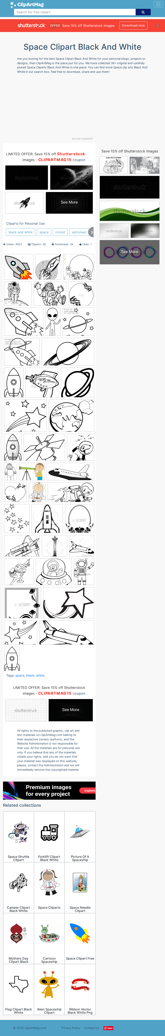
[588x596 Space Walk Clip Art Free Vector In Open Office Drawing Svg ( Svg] (18, 296)
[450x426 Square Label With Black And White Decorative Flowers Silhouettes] (22, 604)
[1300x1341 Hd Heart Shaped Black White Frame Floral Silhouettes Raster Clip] (15, 494)
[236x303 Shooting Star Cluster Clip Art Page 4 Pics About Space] (16, 520)
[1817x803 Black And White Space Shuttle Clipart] (70, 473)
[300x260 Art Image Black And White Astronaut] (50, 296)
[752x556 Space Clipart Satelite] (44, 449)
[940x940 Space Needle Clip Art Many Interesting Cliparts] (54, 547)
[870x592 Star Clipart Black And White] (68, 604)
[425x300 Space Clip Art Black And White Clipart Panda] (22, 547)
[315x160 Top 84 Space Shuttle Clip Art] (66, 634)
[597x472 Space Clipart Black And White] (71, 417)
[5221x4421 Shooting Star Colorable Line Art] (25, 417)
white (40, 675)
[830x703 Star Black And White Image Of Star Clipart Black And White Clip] (20, 634)
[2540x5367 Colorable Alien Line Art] (53, 323)
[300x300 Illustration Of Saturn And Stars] (78, 323)
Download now (133, 25)
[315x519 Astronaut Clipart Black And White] (10, 473)
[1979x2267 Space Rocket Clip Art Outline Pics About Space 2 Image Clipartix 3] (48, 268)
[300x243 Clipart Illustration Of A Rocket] (23, 324)
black (30, 675)
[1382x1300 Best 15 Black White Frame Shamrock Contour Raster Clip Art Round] (78, 268)
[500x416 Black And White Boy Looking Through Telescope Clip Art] (31, 473)
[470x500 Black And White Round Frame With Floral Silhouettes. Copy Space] (81, 295)
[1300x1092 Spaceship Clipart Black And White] (54, 574)
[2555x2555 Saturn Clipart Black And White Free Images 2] (77, 384)
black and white (20, 232)
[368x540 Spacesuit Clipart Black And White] (84, 573)
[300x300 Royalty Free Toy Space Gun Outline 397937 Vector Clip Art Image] (42, 384)
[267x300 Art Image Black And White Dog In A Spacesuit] (80, 449)
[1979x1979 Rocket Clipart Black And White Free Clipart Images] (18, 268)
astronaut (79, 232)
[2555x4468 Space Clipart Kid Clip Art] (12, 449)
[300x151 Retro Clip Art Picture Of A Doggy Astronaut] (71, 494)
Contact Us (91, 1028)
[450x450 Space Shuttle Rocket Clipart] (81, 547)
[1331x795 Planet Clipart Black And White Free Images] (68, 353)
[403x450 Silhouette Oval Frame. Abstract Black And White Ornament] (79, 520)
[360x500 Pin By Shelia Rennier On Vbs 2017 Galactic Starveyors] (37, 494)
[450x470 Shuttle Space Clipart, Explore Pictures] (47, 520)
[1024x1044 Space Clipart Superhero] (19, 574)
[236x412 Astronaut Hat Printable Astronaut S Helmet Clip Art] (12, 660)
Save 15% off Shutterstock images (129, 151)
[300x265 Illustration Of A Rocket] (21, 353)
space (43, 232)
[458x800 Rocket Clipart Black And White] (13, 384)
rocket (60, 232)
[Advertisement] (84, 107)
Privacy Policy (70, 1028)
